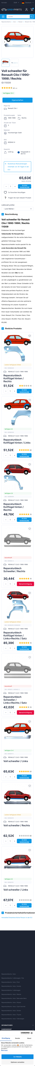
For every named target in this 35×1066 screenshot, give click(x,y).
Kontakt (4, 3)
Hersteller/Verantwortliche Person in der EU (16, 917)
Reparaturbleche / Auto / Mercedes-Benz (14, 998)
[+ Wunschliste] (30, 336)
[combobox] (17, 209)
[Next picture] (30, 42)
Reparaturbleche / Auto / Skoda (11, 1010)
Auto (14, 22)
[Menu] (3, 16)
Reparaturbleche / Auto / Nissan (11, 1002)
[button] (6, 186)
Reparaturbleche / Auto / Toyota (11, 1014)
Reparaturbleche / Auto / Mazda (11, 994)
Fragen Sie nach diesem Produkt (19, 198)
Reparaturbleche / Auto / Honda (11, 986)
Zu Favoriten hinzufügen (16, 192)
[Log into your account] (26, 9)
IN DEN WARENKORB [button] (24, 186)
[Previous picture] (4, 42)
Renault (20, 22)
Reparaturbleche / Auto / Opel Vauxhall (13, 1006)
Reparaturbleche (6, 22)
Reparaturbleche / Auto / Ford (10, 982)
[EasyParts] (11, 9)
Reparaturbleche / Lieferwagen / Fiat (12, 978)
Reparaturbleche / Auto (8, 974)
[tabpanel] (17, 132)
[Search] (31, 16)
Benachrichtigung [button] (25, 584)
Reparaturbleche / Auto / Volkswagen (12, 1018)
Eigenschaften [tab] (17, 100)
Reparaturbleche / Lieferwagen (10, 990)
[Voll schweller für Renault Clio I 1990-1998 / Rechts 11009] (5, 63)
